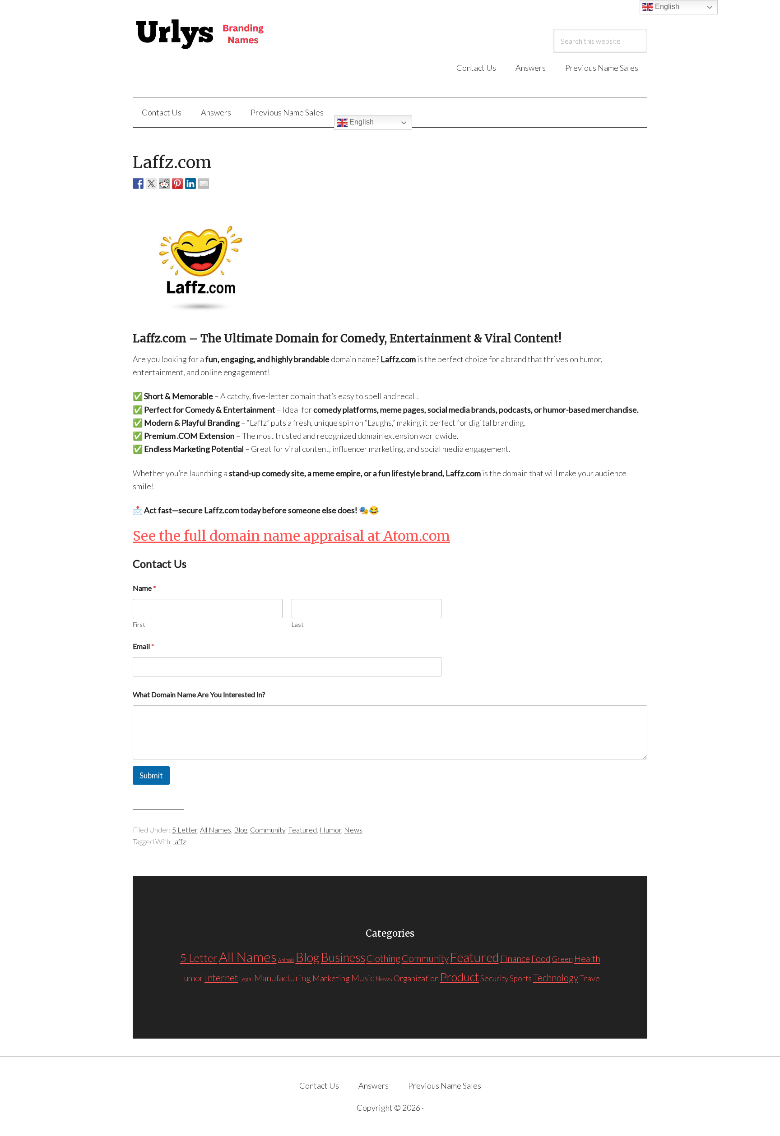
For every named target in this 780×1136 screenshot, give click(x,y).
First (139, 624)
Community (267, 829)
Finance (515, 958)
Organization (416, 978)
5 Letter (184, 829)
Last (298, 624)
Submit (151, 775)
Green (562, 959)
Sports (521, 978)
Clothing (383, 958)
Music (362, 977)
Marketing (331, 978)
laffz (179, 841)
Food (541, 958)
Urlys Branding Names (223, 34)
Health (587, 958)
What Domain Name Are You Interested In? (199, 694)
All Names (215, 829)
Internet (221, 978)
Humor (330, 829)
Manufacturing (282, 977)
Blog (240, 829)
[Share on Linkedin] (190, 183)
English (361, 122)
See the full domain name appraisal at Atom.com (291, 535)
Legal (246, 979)
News (353, 829)
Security (494, 978)
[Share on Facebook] (138, 183)
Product (459, 977)
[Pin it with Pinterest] (177, 183)
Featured (302, 829)
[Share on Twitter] (151, 183)
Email (143, 646)
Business (343, 957)
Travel (591, 978)
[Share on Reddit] (164, 183)
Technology (555, 977)
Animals (286, 960)
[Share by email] (203, 183)
